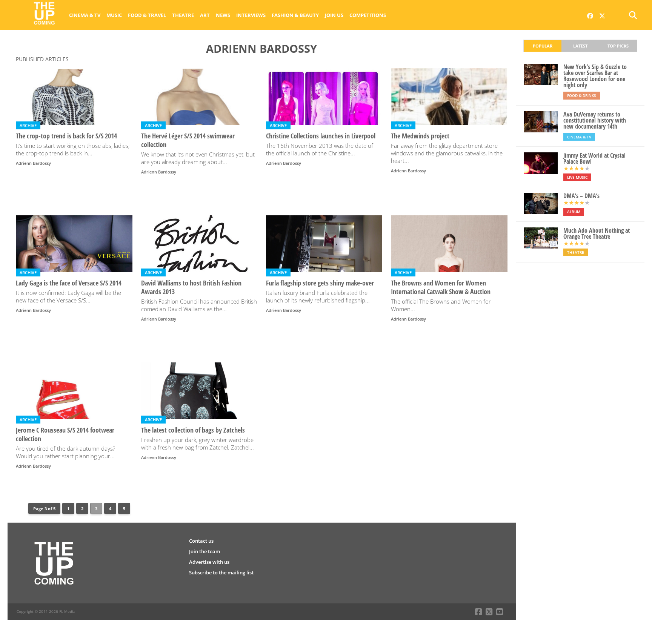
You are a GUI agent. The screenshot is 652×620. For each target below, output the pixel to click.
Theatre (183, 15)
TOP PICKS (618, 46)
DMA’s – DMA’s (581, 196)
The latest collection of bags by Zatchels (193, 430)
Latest (580, 46)
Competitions (367, 15)
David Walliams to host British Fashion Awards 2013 (191, 287)
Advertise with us (209, 562)
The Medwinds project (420, 136)
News (223, 15)
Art (205, 15)
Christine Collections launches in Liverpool (320, 136)
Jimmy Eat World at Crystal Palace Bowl (594, 158)
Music (114, 15)
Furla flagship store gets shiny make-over (320, 283)
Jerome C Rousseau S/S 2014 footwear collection (65, 434)
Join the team (204, 551)
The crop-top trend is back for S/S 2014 (66, 136)
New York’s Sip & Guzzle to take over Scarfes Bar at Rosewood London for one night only (595, 76)
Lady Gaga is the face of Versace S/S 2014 (68, 283)
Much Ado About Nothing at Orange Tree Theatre (596, 233)
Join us (334, 15)
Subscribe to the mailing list (221, 572)
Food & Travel (147, 15)
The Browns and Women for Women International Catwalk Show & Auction (441, 287)
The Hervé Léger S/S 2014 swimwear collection (188, 140)
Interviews (251, 15)
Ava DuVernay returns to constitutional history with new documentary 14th (594, 120)
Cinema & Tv (84, 15)
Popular (542, 46)
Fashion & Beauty (295, 15)
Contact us (201, 540)
